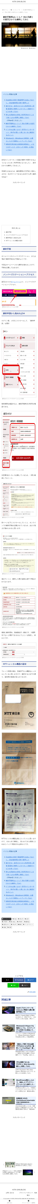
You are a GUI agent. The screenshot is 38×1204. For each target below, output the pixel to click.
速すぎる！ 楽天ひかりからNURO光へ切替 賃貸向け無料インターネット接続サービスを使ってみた (20, 108)
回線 (5, 927)
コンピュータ (7, 919)
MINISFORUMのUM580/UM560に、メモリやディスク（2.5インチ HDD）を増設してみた (20, 147)
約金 (15, 919)
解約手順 (8, 232)
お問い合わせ (10, 1192)
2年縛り (6, 921)
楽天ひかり (6, 924)
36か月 (21, 919)
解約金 (27, 921)
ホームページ (15, 282)
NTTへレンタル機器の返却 (14, 240)
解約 (20, 924)
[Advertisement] (19, 69)
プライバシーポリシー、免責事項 (28, 1194)
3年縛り (21, 921)
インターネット (29, 924)
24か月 (14, 924)
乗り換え (13, 921)
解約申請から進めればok (13, 238)
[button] (24, 985)
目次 (13, 228)
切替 (10, 927)
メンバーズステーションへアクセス (17, 235)
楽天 (27, 919)
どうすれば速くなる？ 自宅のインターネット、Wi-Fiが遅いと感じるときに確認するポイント (20, 132)
